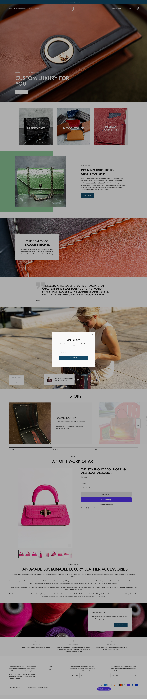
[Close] (92, 334)
